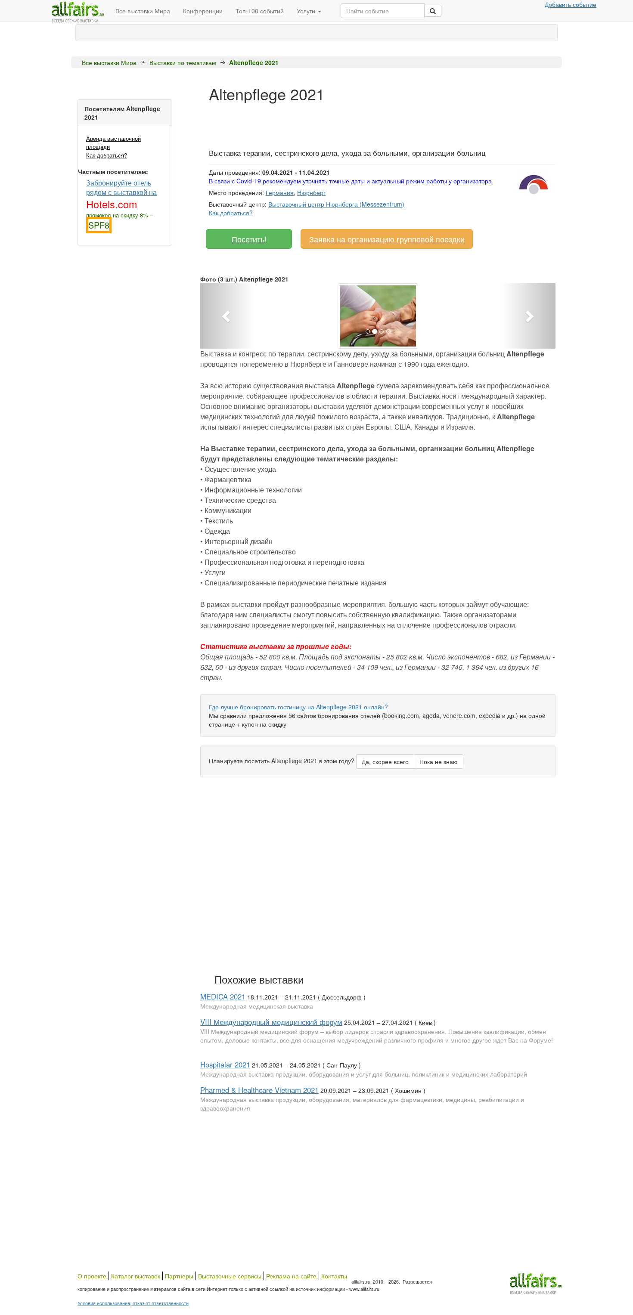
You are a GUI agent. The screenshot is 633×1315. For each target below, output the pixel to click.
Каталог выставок (135, 1276)
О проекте (92, 1276)
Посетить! (249, 238)
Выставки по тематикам (182, 62)
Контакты (334, 1276)
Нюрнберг (311, 192)
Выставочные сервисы (229, 1276)
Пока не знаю (438, 761)
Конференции (203, 10)
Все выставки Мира (142, 10)
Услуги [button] (307, 10)
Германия (280, 192)
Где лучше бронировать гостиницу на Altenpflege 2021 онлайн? (298, 706)
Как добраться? (106, 155)
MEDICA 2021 (222, 996)
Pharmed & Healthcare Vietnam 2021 (259, 1090)
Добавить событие (570, 4)
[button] (227, 316)
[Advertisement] (365, 121)
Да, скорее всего (385, 761)
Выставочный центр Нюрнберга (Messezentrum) (336, 204)
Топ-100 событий (260, 10)
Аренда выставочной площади (113, 142)
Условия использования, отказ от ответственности (133, 1303)
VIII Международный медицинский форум (271, 1022)
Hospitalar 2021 (225, 1064)
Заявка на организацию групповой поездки (387, 238)
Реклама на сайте (291, 1276)
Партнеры (179, 1276)
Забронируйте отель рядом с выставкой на (121, 194)
